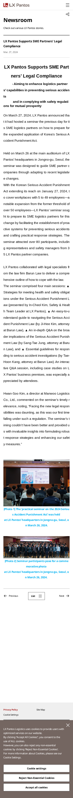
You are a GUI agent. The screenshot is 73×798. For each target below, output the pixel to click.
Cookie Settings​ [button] (11, 714)
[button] (36, 596)
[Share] (67, 14)
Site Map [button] (40, 709)
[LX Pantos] (16, 5)
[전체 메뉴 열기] (67, 5)
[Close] (68, 725)
